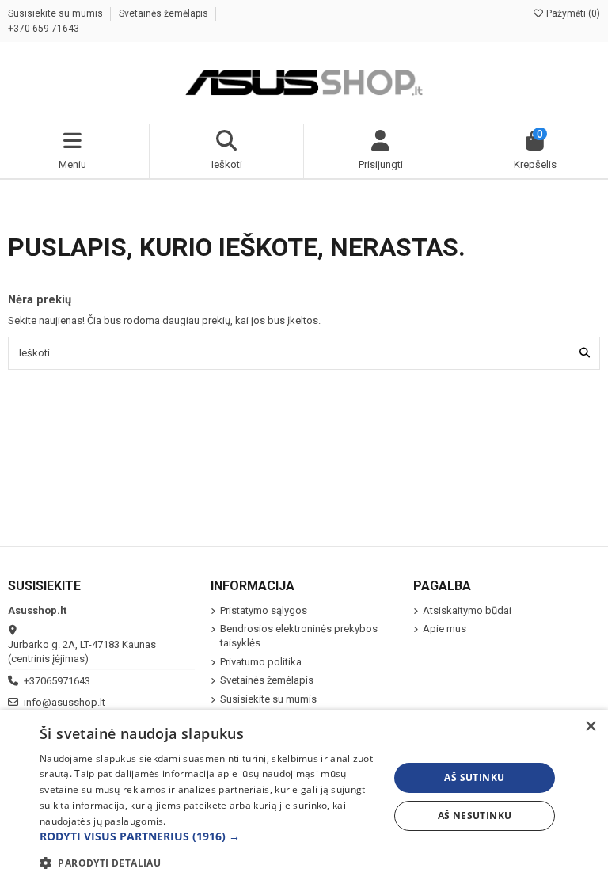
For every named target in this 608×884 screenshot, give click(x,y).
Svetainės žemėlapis (165, 13)
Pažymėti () (572, 13)
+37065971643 (57, 681)
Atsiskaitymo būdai (467, 610)
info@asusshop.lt (64, 702)
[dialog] (304, 797)
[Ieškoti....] (584, 353)
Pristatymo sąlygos (263, 610)
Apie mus (444, 628)
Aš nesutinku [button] (475, 815)
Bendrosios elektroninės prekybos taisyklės (299, 636)
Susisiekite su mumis (56, 13)
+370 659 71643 (43, 28)
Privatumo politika (261, 662)
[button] (209, 836)
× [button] (590, 727)
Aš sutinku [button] (474, 777)
